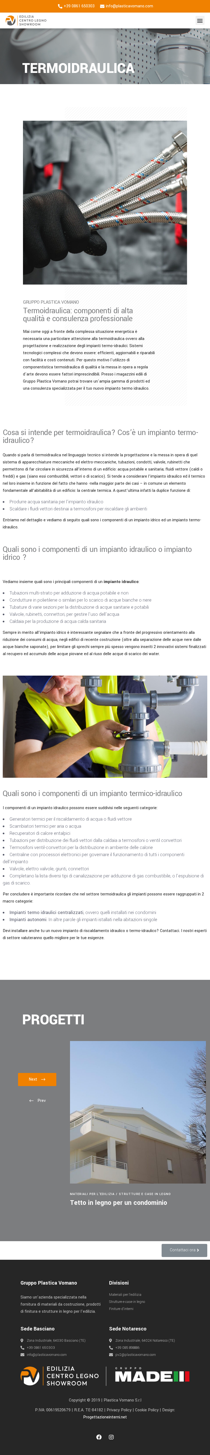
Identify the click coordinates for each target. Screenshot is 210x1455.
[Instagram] (111, 1437)
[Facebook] (99, 1437)
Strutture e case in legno (145, 1194)
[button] (200, 20)
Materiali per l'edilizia (92, 1194)
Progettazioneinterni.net (105, 1417)
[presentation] (37, 1100)
